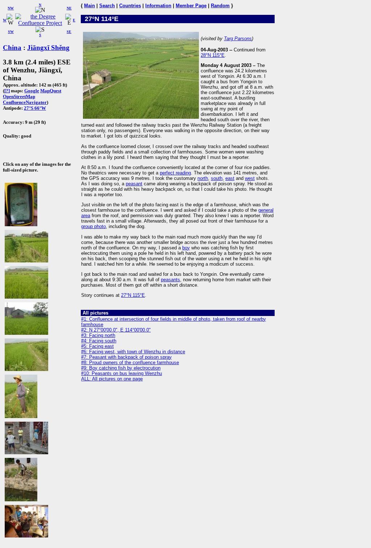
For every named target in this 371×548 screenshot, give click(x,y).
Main (89, 5)
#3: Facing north (98, 335)
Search (107, 5)
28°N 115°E (213, 55)
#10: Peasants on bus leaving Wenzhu (121, 373)
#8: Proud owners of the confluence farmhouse (130, 362)
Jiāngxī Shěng (48, 47)
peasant (134, 183)
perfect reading (175, 173)
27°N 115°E (133, 295)
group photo (93, 226)
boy (186, 247)
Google (31, 90)
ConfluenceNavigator (25, 102)
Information (158, 5)
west (250, 178)
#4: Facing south (98, 340)
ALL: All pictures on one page (112, 379)
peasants (170, 279)
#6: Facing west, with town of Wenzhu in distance (133, 351)
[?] (7, 90)
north (202, 178)
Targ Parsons (238, 38)
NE (69, 8)
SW (11, 32)
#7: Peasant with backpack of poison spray (126, 357)
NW (11, 8)
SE (69, 32)
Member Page (191, 5)
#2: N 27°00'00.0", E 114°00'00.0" (116, 330)
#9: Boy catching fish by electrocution (121, 368)
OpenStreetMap (19, 96)
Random (220, 5)
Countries (130, 5)
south (216, 178)
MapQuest (50, 90)
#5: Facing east (97, 346)
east (229, 178)
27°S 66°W (35, 108)
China (12, 47)
